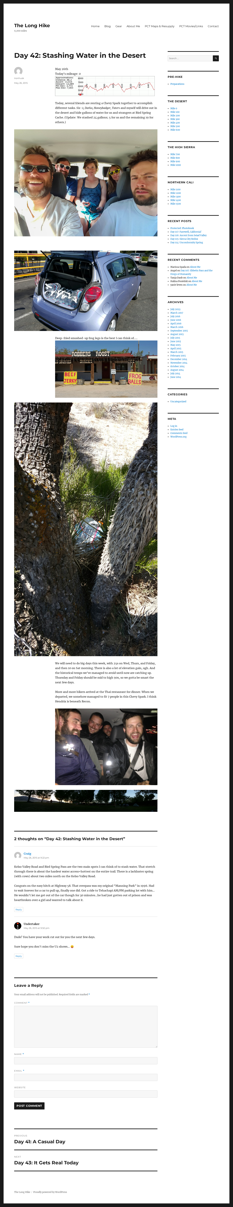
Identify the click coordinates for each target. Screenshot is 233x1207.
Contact (213, 26)
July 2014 (175, 373)
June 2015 (175, 341)
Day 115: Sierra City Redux (184, 239)
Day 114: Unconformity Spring (186, 242)
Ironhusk (19, 78)
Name (19, 1054)
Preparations (177, 84)
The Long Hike (32, 25)
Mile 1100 (175, 189)
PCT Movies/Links (191, 26)
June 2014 (175, 377)
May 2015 (175, 345)
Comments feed (178, 433)
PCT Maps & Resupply (159, 26)
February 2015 (178, 355)
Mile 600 (175, 129)
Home (95, 26)
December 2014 (178, 359)
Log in (173, 426)
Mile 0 (173, 108)
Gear (118, 26)
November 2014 (178, 362)
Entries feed (176, 429)
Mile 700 (175, 154)
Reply (19, 909)
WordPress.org (178, 436)
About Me (133, 26)
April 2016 (175, 323)
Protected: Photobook (182, 228)
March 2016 (176, 327)
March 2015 (176, 352)
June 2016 (175, 320)
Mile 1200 (175, 193)
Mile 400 (175, 122)
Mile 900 (175, 161)
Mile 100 (174, 112)
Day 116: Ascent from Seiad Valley (188, 235)
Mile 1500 (175, 203)
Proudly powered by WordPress (50, 1192)
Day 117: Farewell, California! (185, 231)
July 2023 (175, 309)
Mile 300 (175, 119)
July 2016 (175, 316)
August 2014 (177, 370)
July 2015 (175, 337)
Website (20, 1087)
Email (19, 1070)
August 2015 (177, 334)
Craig (27, 853)
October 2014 (177, 366)
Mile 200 (175, 115)
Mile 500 (175, 126)
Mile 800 (175, 157)
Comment (22, 1002)
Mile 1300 (175, 196)
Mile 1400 (175, 200)
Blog (107, 26)
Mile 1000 (175, 165)
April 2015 (175, 348)
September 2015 (179, 330)
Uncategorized (178, 401)
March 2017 (176, 312)
